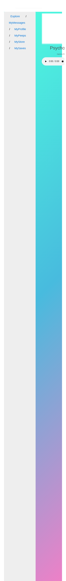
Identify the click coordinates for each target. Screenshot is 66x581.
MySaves (20, 48)
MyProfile (20, 29)
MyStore (19, 41)
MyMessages (17, 22)
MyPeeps (20, 35)
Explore (15, 16)
